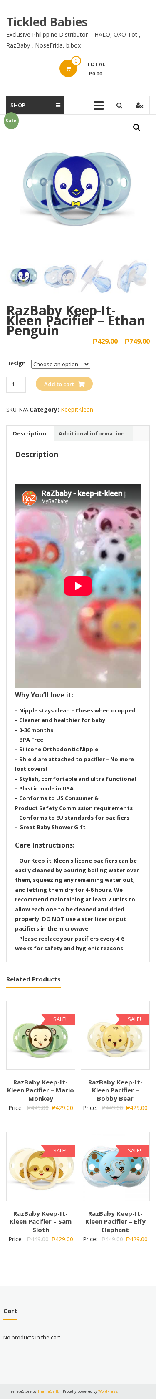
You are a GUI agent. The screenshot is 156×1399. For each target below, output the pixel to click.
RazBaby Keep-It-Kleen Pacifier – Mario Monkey (40, 1090)
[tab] (29, 433)
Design (16, 363)
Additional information (92, 433)
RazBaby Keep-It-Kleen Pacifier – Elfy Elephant (115, 1221)
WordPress (107, 1391)
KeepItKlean (77, 409)
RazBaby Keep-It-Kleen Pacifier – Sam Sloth (41, 1221)
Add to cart (59, 384)
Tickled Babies (47, 22)
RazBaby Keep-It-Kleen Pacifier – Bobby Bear (115, 1090)
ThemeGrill (47, 1391)
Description (29, 433)
